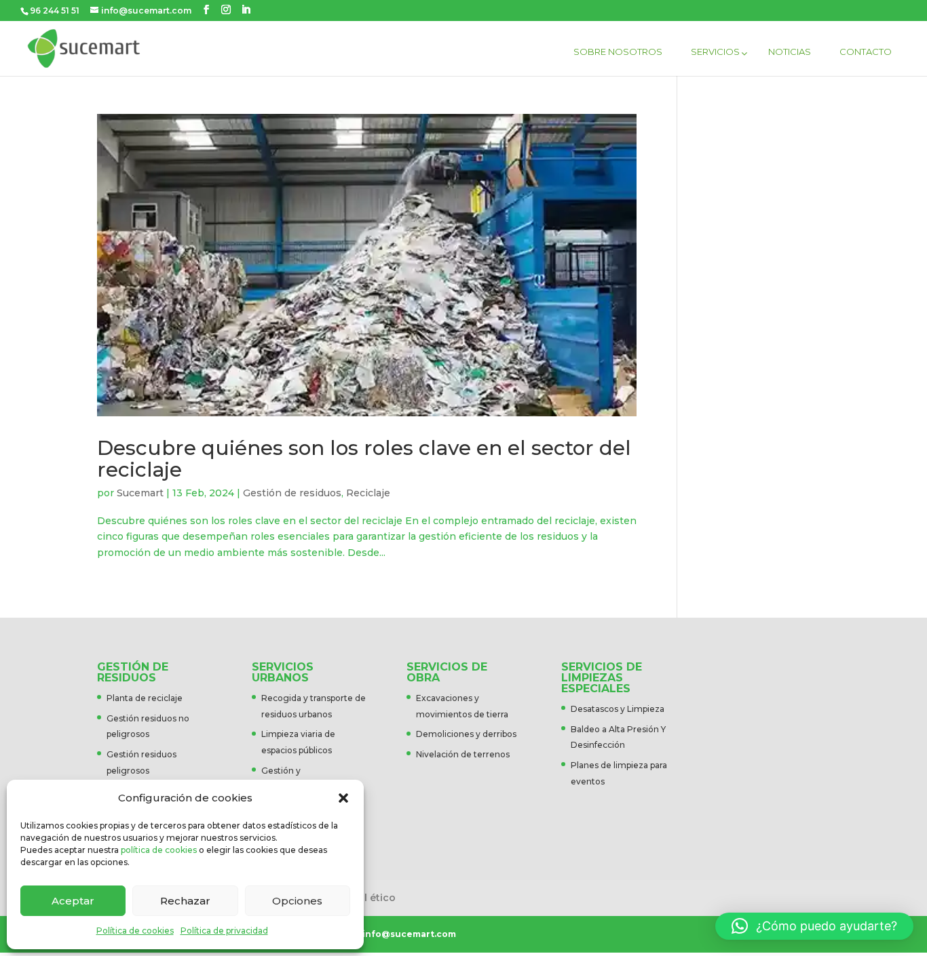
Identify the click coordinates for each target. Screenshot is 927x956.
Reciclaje (368, 493)
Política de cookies (135, 930)
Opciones (297, 900)
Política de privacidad (224, 930)
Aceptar (73, 900)
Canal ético (367, 898)
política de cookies (159, 850)
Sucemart (140, 493)
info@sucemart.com (409, 934)
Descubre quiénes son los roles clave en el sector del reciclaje (364, 458)
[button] (343, 798)
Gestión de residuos (292, 493)
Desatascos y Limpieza (617, 709)
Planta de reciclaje (145, 698)
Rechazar (185, 900)
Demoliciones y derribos (466, 734)
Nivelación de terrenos (463, 754)
